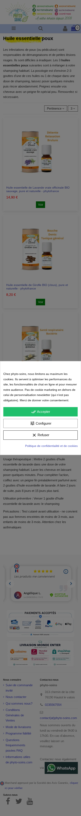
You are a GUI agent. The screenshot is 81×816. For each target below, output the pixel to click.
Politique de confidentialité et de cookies (51, 446)
